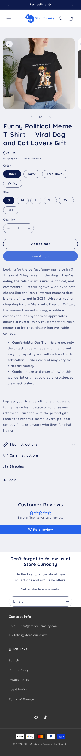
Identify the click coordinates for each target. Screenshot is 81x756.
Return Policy (19, 670)
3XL (11, 210)
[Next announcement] (73, 4)
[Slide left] (31, 117)
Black (12, 174)
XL (50, 200)
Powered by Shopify (55, 744)
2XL (66, 200)
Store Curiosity (40, 564)
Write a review (40, 529)
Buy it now (41, 256)
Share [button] (12, 480)
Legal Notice (18, 689)
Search (14, 660)
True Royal (55, 174)
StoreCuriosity (33, 744)
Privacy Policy (19, 680)
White (12, 184)
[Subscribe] (67, 601)
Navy (32, 174)
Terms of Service (21, 699)
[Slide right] (50, 117)
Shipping (8, 158)
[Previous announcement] (8, 4)
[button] (8, 18)
